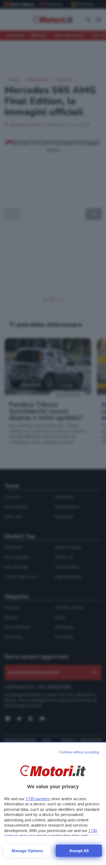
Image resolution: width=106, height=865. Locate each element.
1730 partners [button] (38, 798)
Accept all (79, 850)
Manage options (27, 850)
